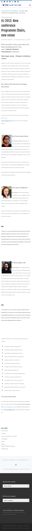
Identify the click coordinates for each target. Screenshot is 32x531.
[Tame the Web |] (11, 5)
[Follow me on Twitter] (7, 2)
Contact (3, 433)
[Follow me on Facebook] (10, 2)
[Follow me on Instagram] (12, 2)
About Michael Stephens (8, 446)
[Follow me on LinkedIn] (17, 2)
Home (3, 11)
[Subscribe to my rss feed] (1, 2)
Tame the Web (12, 526)
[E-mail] (4, 2)
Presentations (14, 11)
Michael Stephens (8, 39)
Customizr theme (25, 528)
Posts (7, 11)
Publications (4, 449)
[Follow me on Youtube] (15, 2)
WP (9, 528)
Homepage (4, 439)
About (3, 444)
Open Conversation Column (9, 436)
